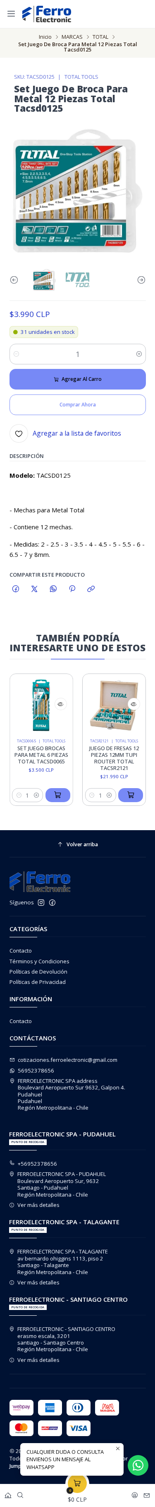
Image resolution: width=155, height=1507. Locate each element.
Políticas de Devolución (38, 971)
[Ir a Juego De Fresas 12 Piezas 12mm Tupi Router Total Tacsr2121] (109, 705)
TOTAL (100, 37)
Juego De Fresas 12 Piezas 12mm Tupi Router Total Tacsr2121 (109, 758)
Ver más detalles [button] (38, 1205)
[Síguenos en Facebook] (52, 903)
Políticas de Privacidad (38, 982)
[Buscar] (20, 1493)
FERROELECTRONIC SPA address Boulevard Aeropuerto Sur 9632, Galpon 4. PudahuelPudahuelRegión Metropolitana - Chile (71, 1094)
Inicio (45, 37)
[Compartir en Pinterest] (72, 589)
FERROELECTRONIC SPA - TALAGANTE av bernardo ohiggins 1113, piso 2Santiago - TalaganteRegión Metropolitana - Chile (62, 1261)
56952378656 (36, 1070)
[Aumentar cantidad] (139, 354)
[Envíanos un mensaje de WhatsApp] (138, 1465)
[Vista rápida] (55, 704)
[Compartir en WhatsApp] (53, 589)
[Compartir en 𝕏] (34, 589)
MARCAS (72, 37)
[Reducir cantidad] (16, 354)
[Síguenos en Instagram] (41, 903)
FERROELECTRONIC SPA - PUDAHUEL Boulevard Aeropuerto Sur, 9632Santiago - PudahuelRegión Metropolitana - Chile (61, 1184)
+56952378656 (37, 1163)
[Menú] (11, 14)
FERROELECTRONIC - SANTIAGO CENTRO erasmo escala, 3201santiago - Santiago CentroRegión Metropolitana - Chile (66, 1339)
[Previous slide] (16, 280)
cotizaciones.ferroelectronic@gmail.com (67, 1059)
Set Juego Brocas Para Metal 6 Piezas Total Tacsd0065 (36, 755)
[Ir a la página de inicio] (46, 14)
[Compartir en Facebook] (16, 589)
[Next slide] (140, 280)
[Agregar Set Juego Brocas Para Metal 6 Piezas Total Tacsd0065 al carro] (52, 795)
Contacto (21, 950)
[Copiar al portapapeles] (91, 589)
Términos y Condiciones (39, 961)
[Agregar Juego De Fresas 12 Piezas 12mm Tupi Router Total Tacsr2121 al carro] (125, 795)
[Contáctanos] (146, 1493)
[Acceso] (134, 1493)
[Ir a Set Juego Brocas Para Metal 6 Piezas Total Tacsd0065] (36, 705)
